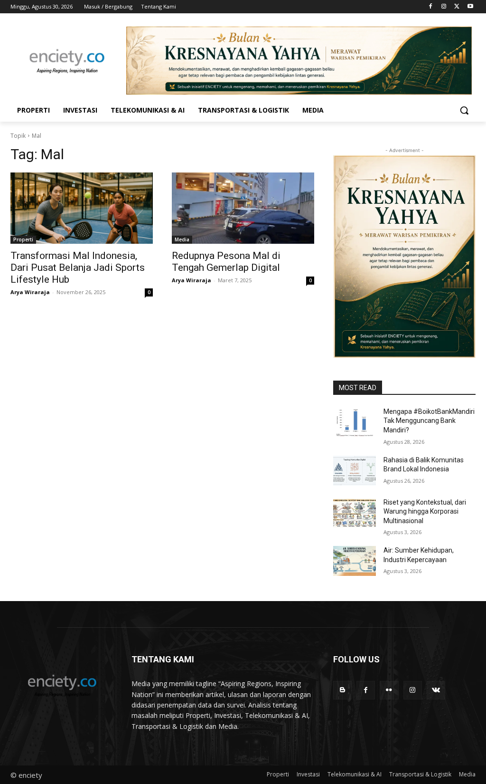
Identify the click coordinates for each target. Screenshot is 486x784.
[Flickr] (389, 690)
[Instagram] (444, 6)
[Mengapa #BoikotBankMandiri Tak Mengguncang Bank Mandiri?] (354, 422)
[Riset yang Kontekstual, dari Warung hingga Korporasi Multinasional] (354, 513)
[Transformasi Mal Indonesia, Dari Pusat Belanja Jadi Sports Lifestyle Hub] (81, 208)
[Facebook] (430, 6)
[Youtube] (470, 6)
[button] (464, 110)
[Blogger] (342, 690)
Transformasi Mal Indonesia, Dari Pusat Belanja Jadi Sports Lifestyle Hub (77, 267)
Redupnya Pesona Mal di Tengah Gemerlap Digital (226, 261)
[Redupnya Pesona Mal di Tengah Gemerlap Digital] (243, 208)
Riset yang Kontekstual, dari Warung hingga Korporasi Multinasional (424, 511)
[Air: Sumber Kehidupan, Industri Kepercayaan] (354, 561)
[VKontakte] (436, 690)
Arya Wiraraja (30, 292)
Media (182, 239)
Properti (23, 239)
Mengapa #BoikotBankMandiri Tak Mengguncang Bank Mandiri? (429, 421)
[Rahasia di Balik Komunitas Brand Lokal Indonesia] (354, 471)
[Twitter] (456, 6)
